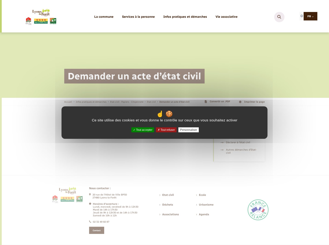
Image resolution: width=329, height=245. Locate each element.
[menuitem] (103, 17)
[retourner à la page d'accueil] (40, 17)
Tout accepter (143, 129)
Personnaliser (188, 129)
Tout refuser (167, 129)
